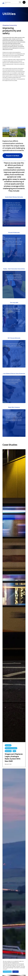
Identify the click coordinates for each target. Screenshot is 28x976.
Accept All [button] (15, 971)
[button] (13, 155)
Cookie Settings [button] (7, 971)
